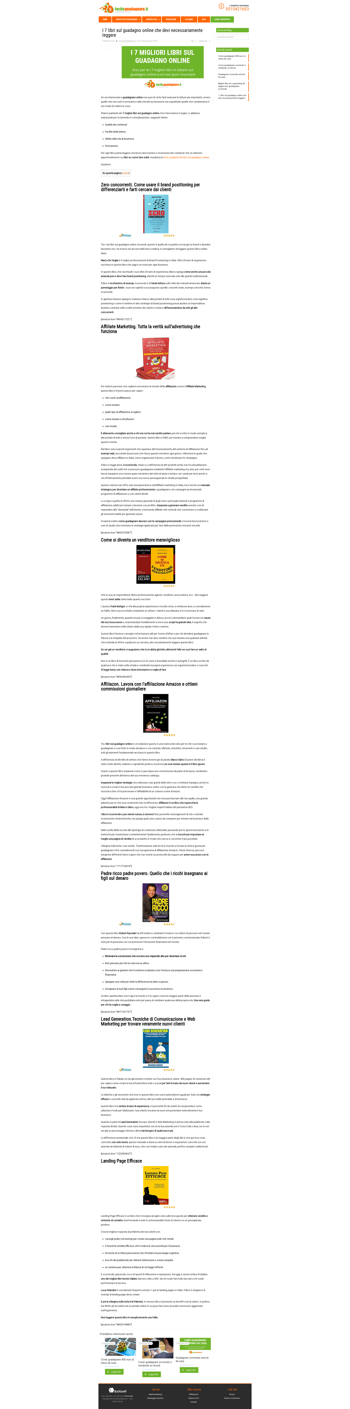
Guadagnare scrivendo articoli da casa (231, 75)
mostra (125, 173)
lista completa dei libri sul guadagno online (186, 157)
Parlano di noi (193, 1398)
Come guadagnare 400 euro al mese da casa (231, 57)
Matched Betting (155, 1394)
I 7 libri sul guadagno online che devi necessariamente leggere (232, 96)
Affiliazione (193, 1394)
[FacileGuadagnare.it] (123, 7)
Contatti (194, 1402)
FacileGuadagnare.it (127, 41)
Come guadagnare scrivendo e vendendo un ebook (155, 1363)
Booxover (129, 1396)
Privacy (232, 1394)
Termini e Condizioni (232, 1398)
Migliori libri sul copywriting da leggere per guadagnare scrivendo (231, 86)
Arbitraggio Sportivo (155, 1398)
